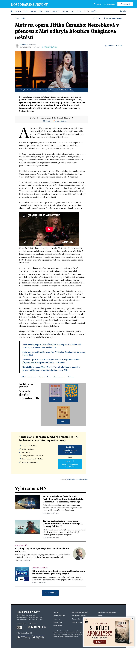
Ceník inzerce (58, 625)
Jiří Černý (23, 44)
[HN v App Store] (38, 637)
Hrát (55, 400)
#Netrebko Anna (45, 377)
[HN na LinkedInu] (39, 627)
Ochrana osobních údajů (80, 612)
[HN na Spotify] (42, 627)
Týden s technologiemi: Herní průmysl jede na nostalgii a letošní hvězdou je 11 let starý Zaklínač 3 (63, 523)
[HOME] (12, 11)
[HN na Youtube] (45, 627)
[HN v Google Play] (24, 637)
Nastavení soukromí (78, 619)
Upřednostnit (61, 121)
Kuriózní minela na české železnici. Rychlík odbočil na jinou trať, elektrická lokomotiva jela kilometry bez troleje (63, 499)
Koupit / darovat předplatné (107, 612)
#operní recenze (59, 377)
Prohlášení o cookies (79, 615)
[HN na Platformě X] (29, 627)
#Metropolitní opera (28, 377)
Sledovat (46, 121)
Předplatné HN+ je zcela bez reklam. (77, 479)
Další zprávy (50, 593)
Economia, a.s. (30, 615)
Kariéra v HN (58, 622)
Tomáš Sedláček (21, 545)
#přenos (71, 377)
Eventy (100, 615)
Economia (57, 619)
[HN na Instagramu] (35, 627)
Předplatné (125, 4)
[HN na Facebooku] (32, 627)
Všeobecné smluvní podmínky (82, 622)
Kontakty (56, 612)
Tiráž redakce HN (59, 615)
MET (70, 90)
